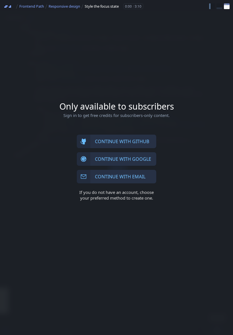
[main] (116, 167)
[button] (212, 6)
